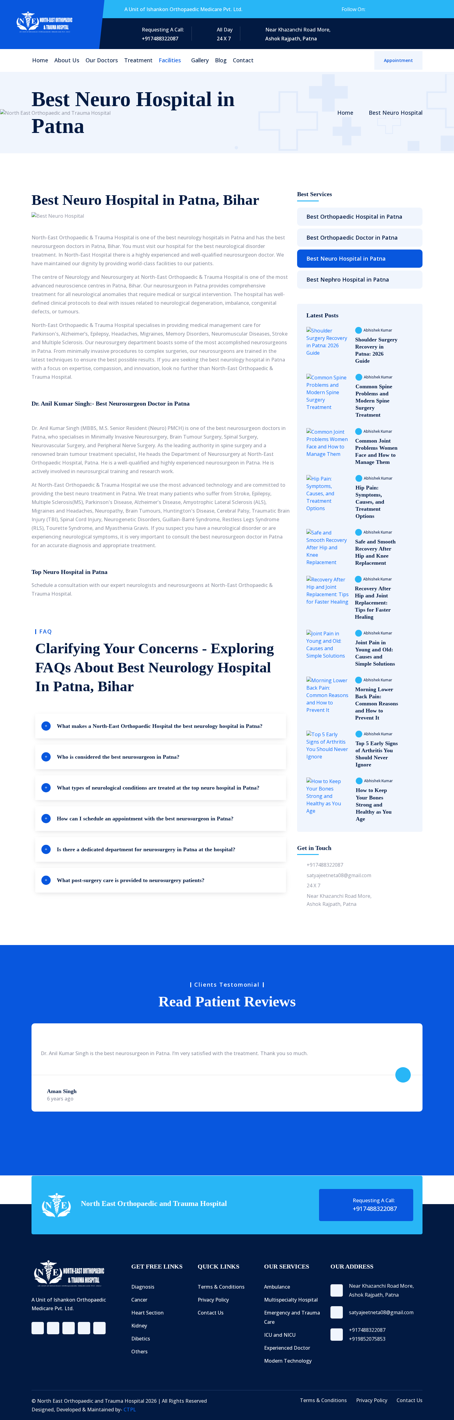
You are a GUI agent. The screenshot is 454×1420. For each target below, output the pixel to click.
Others (139, 1351)
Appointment (398, 60)
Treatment (138, 60)
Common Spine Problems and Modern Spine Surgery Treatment (373, 400)
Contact (243, 60)
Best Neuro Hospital (395, 112)
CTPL (130, 1409)
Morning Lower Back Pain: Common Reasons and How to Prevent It (376, 703)
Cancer (139, 1299)
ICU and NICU (280, 1334)
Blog (221, 60)
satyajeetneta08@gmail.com (339, 875)
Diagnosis (142, 1286)
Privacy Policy (213, 1299)
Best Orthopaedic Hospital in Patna (354, 216)
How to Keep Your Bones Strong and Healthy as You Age (374, 804)
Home (40, 60)
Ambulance (277, 1286)
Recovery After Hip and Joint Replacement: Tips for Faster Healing (373, 602)
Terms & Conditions (221, 1286)
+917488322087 (325, 864)
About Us (66, 60)
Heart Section (147, 1312)
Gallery (200, 60)
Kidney (139, 1325)
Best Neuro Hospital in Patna (346, 258)
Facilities (170, 60)
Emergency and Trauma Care (292, 1317)
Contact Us (211, 1312)
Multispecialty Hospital (291, 1299)
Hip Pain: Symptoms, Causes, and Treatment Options (369, 502)
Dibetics (140, 1338)
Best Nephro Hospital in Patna (347, 279)
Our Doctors (102, 60)
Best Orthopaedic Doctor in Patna (352, 237)
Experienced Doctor (287, 1347)
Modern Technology (288, 1360)
